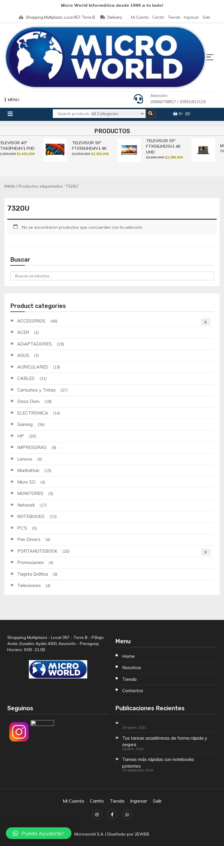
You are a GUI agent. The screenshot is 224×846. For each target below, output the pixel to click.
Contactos (132, 690)
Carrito (158, 17)
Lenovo (24, 459)
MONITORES (30, 493)
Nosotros (131, 667)
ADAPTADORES (34, 344)
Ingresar (191, 17)
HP (20, 436)
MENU (13, 99)
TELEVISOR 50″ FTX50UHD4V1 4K (87, 145)
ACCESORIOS (31, 321)
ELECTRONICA (32, 413)
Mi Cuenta (140, 17)
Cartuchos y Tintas (36, 390)
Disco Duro (28, 401)
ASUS (23, 355)
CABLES (26, 378)
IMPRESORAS (32, 447)
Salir (206, 17)
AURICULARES (32, 367)
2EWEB (142, 834)
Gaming (25, 424)
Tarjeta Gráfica (32, 574)
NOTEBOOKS (31, 516)
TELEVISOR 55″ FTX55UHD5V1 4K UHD (161, 146)
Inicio (9, 186)
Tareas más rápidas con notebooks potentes (158, 763)
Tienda (174, 17)
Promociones (30, 562)
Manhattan (28, 470)
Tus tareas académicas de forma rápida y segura (164, 741)
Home (128, 656)
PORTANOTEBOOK (37, 551)
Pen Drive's (29, 539)
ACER (23, 332)
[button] (38, 833)
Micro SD (26, 482)
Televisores (29, 585)
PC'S (22, 528)
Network (26, 505)
